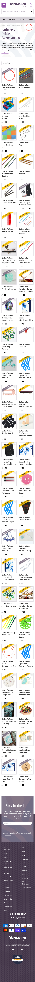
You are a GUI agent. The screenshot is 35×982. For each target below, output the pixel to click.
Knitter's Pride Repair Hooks (24, 172)
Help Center (7, 903)
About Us (7, 857)
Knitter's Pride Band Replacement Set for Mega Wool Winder (8, 663)
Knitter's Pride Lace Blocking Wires (24, 116)
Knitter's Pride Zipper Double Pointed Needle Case (25, 462)
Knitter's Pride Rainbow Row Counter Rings (7, 318)
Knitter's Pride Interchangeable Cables (8, 87)
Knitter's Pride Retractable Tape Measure (25, 779)
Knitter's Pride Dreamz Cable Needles (7, 173)
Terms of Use (8, 877)
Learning (25, 878)
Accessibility (8, 907)
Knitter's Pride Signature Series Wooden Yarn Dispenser (25, 721)
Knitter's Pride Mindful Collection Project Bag (8, 750)
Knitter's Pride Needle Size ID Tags (7, 433)
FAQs (5, 910)
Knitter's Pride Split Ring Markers (8, 605)
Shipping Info (8, 895)
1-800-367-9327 (18, 914)
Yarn (4, 20)
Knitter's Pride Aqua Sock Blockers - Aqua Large (7, 519)
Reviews (6, 873)
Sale (23, 874)
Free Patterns (26, 888)
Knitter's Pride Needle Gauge (7, 230)
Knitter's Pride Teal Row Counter (8, 288)
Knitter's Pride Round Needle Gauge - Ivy (7, 692)
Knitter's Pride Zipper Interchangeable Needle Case (25, 318)
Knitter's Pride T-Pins (25, 144)
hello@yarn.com (18, 918)
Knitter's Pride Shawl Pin (24, 345)
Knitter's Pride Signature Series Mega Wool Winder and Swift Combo (8, 260)
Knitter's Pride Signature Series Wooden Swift (25, 606)
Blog (5, 854)
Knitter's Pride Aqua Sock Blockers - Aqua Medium (25, 375)
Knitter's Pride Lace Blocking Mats (7, 145)
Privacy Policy (8, 835)
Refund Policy (8, 899)
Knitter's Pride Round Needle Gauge (24, 634)
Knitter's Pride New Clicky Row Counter (25, 490)
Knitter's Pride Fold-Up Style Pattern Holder (25, 202)
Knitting (21, 20)
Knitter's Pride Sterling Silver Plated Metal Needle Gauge (24, 750)
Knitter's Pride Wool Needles (24, 86)
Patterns (12, 20)
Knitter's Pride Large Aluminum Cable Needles (25, 577)
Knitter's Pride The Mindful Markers (7, 375)
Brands (24, 855)
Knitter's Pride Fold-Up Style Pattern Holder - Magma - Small (8, 462)
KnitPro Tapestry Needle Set (8, 633)
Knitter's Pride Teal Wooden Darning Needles (25, 433)
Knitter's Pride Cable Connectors (8, 201)
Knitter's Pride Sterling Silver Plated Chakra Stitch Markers (24, 692)
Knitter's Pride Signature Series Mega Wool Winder (26, 289)
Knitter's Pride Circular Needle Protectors (7, 490)
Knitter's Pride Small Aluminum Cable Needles (25, 260)
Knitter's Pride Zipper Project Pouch (7, 779)
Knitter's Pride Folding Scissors (25, 518)
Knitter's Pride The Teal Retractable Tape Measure (25, 548)
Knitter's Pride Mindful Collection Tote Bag (8, 721)
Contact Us (7, 892)
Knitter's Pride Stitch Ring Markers (7, 346)
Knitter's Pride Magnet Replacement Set (26, 404)
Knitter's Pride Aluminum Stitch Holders (25, 231)
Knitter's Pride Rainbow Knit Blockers (7, 116)
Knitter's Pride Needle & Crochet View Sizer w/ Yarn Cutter (8, 404)
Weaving (24, 870)
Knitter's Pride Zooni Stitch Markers (7, 548)
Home (3, 25)
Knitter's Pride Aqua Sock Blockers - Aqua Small (25, 663)
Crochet (30, 20)
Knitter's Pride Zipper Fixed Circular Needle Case (7, 577)
